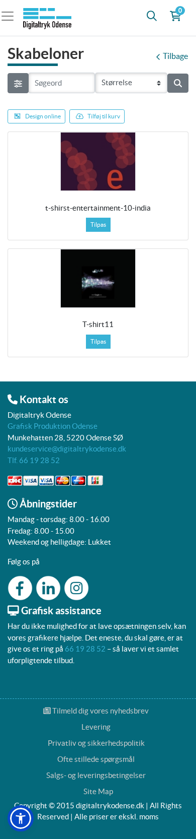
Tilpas (98, 224)
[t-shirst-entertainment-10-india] (98, 161)
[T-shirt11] (98, 278)
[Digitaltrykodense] (48, 16)
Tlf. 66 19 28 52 (34, 460)
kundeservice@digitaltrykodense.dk (67, 448)
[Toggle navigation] (10, 16)
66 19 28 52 (85, 648)
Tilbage (175, 55)
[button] (20, 818)
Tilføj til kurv (103, 116)
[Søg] (151, 16)
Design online (43, 116)
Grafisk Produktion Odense (52, 426)
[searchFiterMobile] (18, 83)
